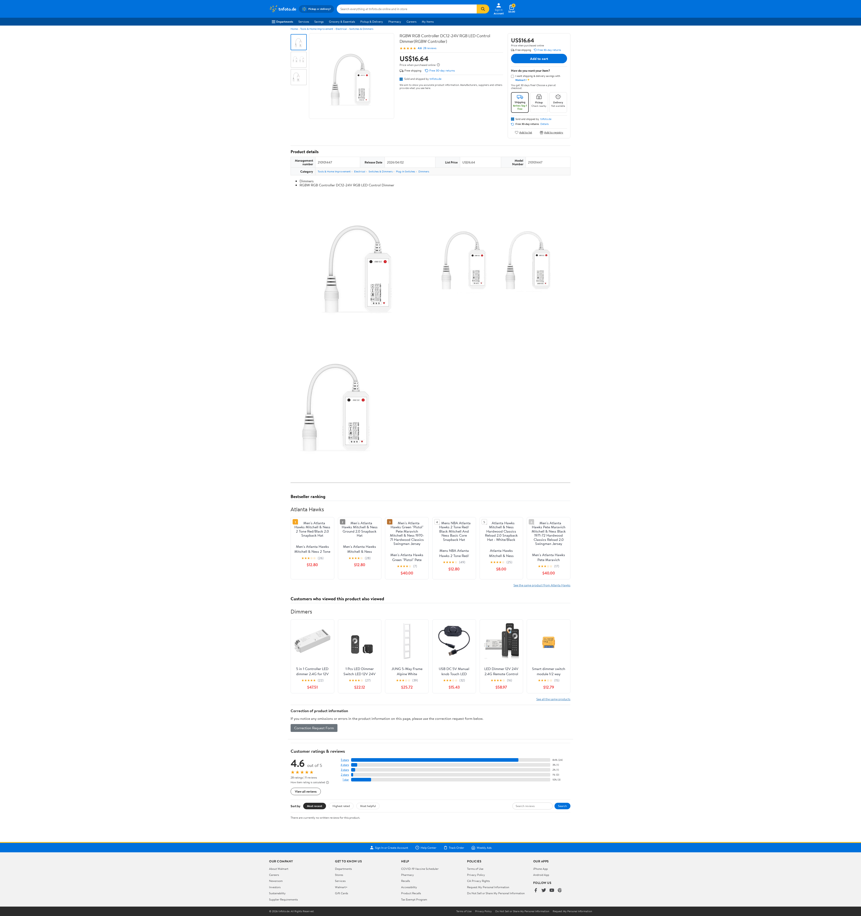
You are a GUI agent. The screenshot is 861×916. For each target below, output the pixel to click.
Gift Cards (341, 893)
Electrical (341, 29)
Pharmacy (394, 22)
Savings (319, 22)
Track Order (456, 848)
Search (562, 806)
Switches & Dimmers (361, 29)
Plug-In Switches (405, 171)
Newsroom (276, 881)
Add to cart (539, 58)
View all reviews (306, 791)
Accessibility (409, 887)
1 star (346, 779)
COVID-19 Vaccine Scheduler (420, 869)
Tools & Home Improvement (316, 29)
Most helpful (368, 806)
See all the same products (553, 699)
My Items (428, 22)
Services (303, 22)
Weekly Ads (484, 848)
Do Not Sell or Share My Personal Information (496, 893)
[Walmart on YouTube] (551, 890)
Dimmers (423, 171)
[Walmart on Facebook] (535, 890)
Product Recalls (411, 893)
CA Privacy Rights (478, 881)
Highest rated (341, 806)
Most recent (314, 806)
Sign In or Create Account (391, 848)
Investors (274, 887)
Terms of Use (475, 869)
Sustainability (277, 893)
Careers (411, 22)
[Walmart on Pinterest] (559, 890)
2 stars (345, 774)
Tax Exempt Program (414, 899)
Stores (339, 875)
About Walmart (278, 869)
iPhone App (540, 869)
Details (544, 124)
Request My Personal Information (488, 887)
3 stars (345, 769)
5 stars (345, 760)
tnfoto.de (435, 79)
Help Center (428, 848)
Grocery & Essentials (342, 22)
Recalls (405, 881)
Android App (541, 875)
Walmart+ (341, 887)
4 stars (345, 764)
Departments (284, 22)
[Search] (483, 8)
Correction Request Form (314, 727)
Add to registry (553, 132)
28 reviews (429, 48)
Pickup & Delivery (371, 22)
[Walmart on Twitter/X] (543, 890)
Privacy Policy (476, 875)
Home (294, 29)
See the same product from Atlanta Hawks (541, 585)
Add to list (525, 132)
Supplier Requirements (283, 899)
